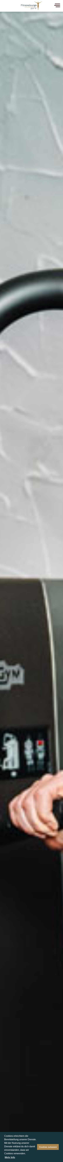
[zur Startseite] (31, 5)
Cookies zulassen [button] (48, 1147)
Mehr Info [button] (10, 1157)
